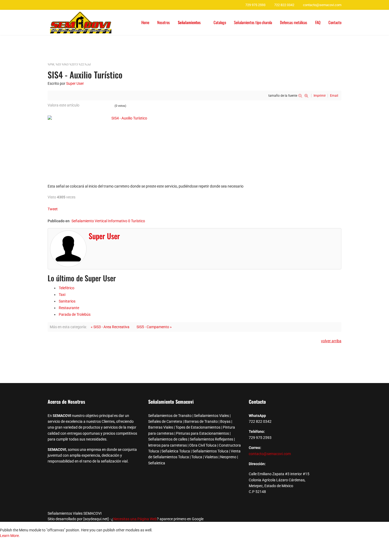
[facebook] (49, 5)
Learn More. (10, 535)
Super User (75, 83)
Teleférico (66, 288)
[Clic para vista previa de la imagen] (194, 145)
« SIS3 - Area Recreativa (110, 327)
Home (145, 22)
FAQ (317, 22)
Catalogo (220, 22)
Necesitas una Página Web (135, 519)
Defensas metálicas (293, 22)
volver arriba (331, 341)
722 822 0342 (284, 5)
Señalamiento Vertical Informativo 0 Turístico (108, 221)
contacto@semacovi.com (322, 5)
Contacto (334, 22)
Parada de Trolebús (75, 314)
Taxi (62, 294)
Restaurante (69, 308)
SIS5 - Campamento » (154, 327)
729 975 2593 (255, 5)
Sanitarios (67, 301)
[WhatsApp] (56, 5)
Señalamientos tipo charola (253, 22)
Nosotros (163, 22)
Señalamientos (189, 22)
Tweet (53, 209)
